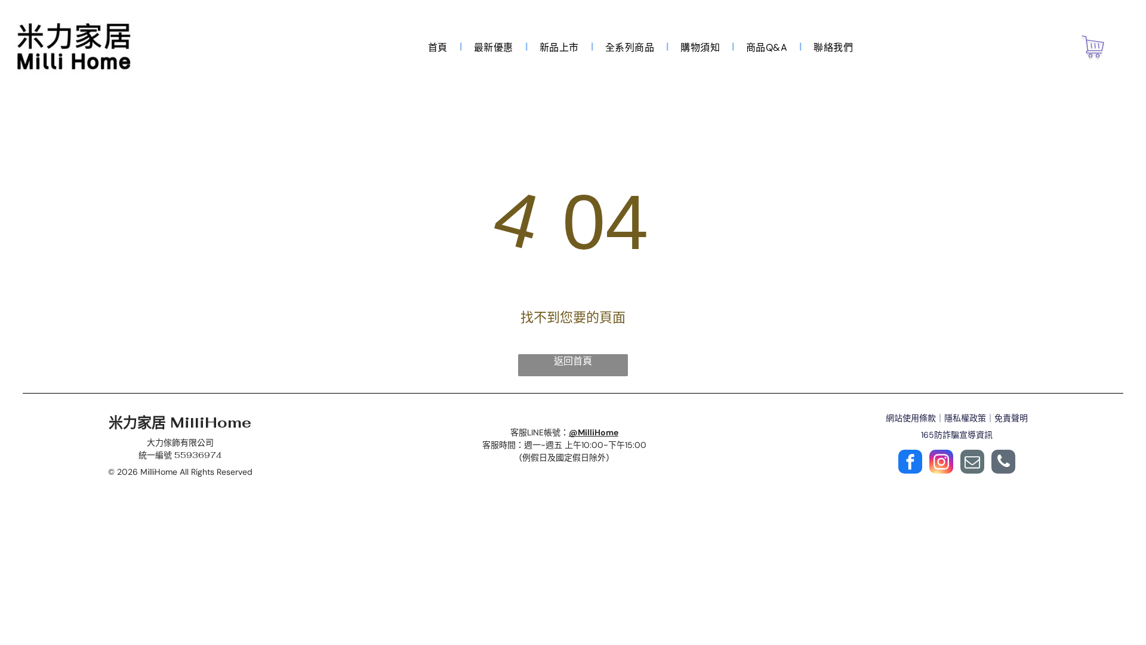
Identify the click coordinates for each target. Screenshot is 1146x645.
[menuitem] (439, 46)
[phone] (1003, 463)
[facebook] (910, 463)
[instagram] (941, 463)
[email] (972, 463)
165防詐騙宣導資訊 (957, 434)
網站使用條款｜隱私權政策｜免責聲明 (957, 418)
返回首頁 (573, 361)
